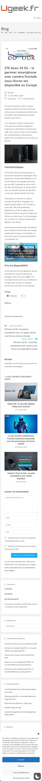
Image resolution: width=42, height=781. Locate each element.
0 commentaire (28, 99)
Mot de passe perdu (12, 599)
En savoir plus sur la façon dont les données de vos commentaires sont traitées (20, 567)
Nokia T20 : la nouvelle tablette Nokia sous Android (21, 405)
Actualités (12, 99)
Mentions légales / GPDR (21, 778)
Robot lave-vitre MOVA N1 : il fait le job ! (18, 703)
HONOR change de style (13, 707)
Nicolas (11, 92)
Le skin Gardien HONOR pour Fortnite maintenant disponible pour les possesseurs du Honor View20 (21, 440)
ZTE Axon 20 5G (17, 316)
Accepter (21, 759)
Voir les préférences (21, 772)
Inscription (8, 594)
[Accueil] (2, 32)
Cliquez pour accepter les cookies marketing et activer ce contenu (21, 252)
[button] (38, 734)
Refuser (21, 766)
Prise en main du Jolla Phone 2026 (25, 644)
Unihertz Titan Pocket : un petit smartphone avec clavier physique (21, 476)
